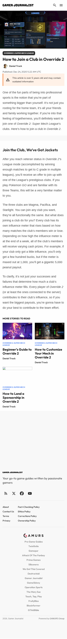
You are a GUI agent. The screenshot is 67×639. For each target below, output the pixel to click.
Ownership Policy (27, 520)
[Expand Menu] (61, 5)
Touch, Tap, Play (33, 596)
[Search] (54, 5)
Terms (6, 516)
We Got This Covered (34, 569)
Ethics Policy (24, 511)
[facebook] (21, 493)
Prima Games (33, 559)
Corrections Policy (27, 516)
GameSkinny (33, 582)
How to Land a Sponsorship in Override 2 (13, 397)
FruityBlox (33, 601)
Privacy (6, 520)
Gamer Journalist (33, 578)
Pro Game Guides (34, 541)
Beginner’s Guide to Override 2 (17, 351)
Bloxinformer (33, 605)
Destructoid (34, 573)
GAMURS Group (57, 618)
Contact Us (8, 511)
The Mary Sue (34, 591)
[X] (13, 493)
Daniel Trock (9, 358)
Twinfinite (33, 546)
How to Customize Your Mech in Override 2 (48, 353)
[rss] (6, 493)
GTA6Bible (33, 610)
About (6, 506)
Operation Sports (33, 587)
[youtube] (29, 493)
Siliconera (33, 564)
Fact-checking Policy (29, 506)
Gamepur (33, 550)
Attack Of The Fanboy (33, 555)
